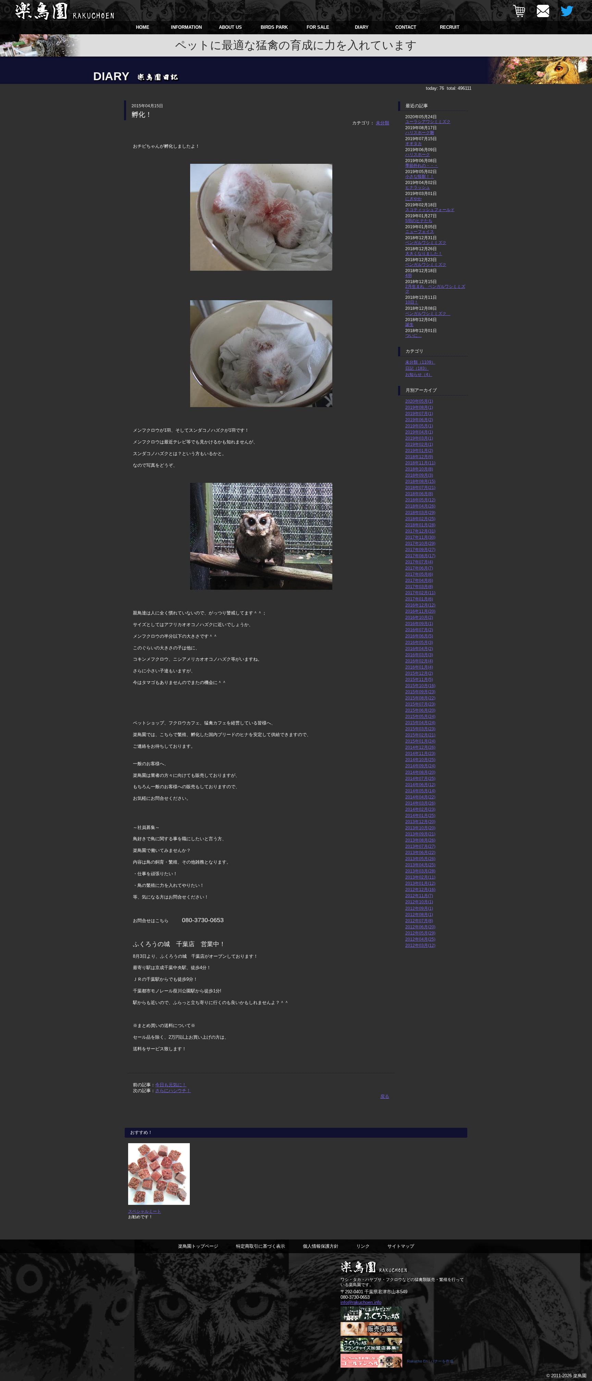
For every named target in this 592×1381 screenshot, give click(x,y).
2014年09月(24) (420, 765)
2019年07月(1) (419, 413)
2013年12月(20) (420, 821)
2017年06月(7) (419, 568)
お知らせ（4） (418, 374)
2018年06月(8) (419, 493)
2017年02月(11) (420, 592)
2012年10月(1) (419, 902)
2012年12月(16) (420, 889)
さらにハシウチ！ (173, 1090)
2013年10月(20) (420, 828)
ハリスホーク (417, 154)
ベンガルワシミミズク (425, 242)
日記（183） (417, 368)
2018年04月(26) (420, 506)
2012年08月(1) (419, 914)
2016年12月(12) (420, 605)
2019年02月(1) (419, 444)
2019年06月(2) (419, 419)
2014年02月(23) (420, 809)
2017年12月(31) (420, 531)
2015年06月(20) (420, 710)
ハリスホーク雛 (419, 132)
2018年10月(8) (419, 469)
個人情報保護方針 (320, 1246)
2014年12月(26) (420, 747)
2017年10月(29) (420, 543)
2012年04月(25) (420, 939)
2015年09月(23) (420, 691)
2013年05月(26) (420, 858)
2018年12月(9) (419, 456)
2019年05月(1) (419, 426)
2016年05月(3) (419, 642)
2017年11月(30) (420, 537)
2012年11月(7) (419, 895)
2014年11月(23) (420, 753)
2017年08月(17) (420, 555)
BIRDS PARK (274, 27)
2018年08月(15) (420, 481)
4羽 (408, 275)
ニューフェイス (419, 231)
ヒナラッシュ (417, 187)
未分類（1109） (420, 362)
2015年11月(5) (419, 679)
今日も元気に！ (170, 1084)
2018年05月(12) (420, 500)
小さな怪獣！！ (419, 176)
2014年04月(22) (420, 797)
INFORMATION (186, 27)
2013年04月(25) (420, 865)
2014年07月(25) (420, 778)
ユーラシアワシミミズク (428, 121)
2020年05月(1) (419, 401)
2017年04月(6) (419, 580)
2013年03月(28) (420, 871)
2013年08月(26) (420, 840)
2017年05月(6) (419, 574)
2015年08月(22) (420, 698)
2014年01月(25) (420, 815)
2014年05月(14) (420, 791)
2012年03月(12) (420, 945)
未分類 (382, 122)
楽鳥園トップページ (198, 1246)
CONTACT (405, 27)
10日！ (411, 302)
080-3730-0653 (355, 1297)
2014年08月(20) (420, 772)
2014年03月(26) (420, 803)
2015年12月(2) (419, 673)
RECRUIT (449, 27)
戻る (384, 1096)
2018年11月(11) (420, 463)
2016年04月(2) (419, 648)
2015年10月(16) (420, 685)
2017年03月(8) (419, 586)
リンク (363, 1246)
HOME (142, 27)
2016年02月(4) (419, 661)
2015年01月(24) (420, 741)
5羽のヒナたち (418, 220)
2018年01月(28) (420, 525)
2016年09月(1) (419, 623)
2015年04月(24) (420, 722)
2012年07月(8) (419, 920)
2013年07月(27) (420, 846)
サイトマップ (400, 1246)
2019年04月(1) (419, 432)
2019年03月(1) (419, 438)
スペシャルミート (144, 1211)
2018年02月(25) (420, 518)
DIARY (362, 27)
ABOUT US (230, 27)
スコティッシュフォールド (430, 209)
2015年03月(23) (420, 728)
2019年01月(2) (419, 450)
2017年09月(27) (420, 549)
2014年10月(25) (420, 759)
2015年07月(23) (420, 704)
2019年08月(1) (419, 407)
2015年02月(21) (420, 735)
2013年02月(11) (420, 877)
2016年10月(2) (419, 617)
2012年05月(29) (420, 933)
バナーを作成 (442, 1361)
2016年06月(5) (419, 636)
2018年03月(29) (420, 512)
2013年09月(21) (420, 834)
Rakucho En (417, 1361)
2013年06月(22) (420, 852)
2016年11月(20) (420, 611)
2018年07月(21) (420, 487)
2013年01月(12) (420, 883)
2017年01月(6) (419, 599)
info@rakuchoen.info (361, 1302)
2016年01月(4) (419, 667)
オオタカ (413, 143)
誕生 (409, 324)
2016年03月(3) (419, 654)
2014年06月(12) (420, 784)
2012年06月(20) (420, 927)
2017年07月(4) (419, 562)
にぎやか (413, 198)
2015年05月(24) (420, 716)
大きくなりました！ (423, 253)
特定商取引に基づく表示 (260, 1246)
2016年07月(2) (419, 629)
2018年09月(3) (419, 475)
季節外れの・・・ (421, 165)
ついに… (413, 335)
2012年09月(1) (419, 908)
